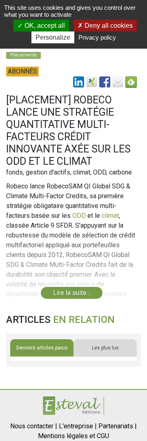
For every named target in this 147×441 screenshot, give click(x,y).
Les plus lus (105, 348)
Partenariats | (117, 426)
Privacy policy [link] (97, 37)
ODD (79, 215)
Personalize (53, 37)
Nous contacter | (33, 426)
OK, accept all (44, 25)
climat (110, 215)
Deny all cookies (108, 25)
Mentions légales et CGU (73, 436)
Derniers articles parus (42, 348)
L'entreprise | (78, 426)
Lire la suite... (71, 293)
